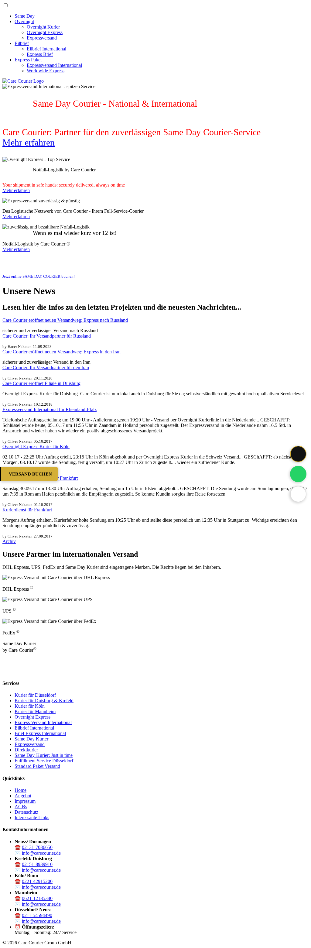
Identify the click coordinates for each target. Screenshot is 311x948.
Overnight (24, 21)
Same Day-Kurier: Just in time (44, 755)
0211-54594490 (37, 915)
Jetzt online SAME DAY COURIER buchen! (38, 276)
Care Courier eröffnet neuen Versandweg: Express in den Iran (61, 351)
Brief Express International (40, 733)
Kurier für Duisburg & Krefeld (44, 700)
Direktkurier (26, 749)
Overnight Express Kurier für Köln (36, 446)
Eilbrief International (46, 48)
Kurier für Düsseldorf (35, 695)
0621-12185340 (37, 898)
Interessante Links (32, 817)
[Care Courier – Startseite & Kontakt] (23, 81)
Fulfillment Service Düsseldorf (44, 760)
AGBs (21, 806)
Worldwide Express (45, 70)
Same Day (25, 16)
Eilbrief (22, 43)
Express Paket (28, 59)
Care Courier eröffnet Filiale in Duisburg (41, 383)
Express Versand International (43, 722)
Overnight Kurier (43, 26)
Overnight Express (45, 32)
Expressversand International (54, 65)
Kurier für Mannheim (35, 711)
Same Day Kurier (31, 738)
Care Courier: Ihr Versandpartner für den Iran (45, 367)
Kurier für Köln (30, 706)
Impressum (25, 801)
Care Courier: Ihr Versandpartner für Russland (46, 335)
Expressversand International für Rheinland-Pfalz (49, 409)
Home (20, 790)
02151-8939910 (37, 864)
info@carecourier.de (41, 853)
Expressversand (42, 37)
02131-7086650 (37, 847)
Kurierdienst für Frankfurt (27, 509)
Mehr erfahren (28, 142)
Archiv (9, 541)
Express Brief (40, 54)
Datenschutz (26, 812)
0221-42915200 (37, 881)
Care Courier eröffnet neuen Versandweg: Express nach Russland (65, 320)
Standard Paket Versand (37, 766)
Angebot (23, 795)
